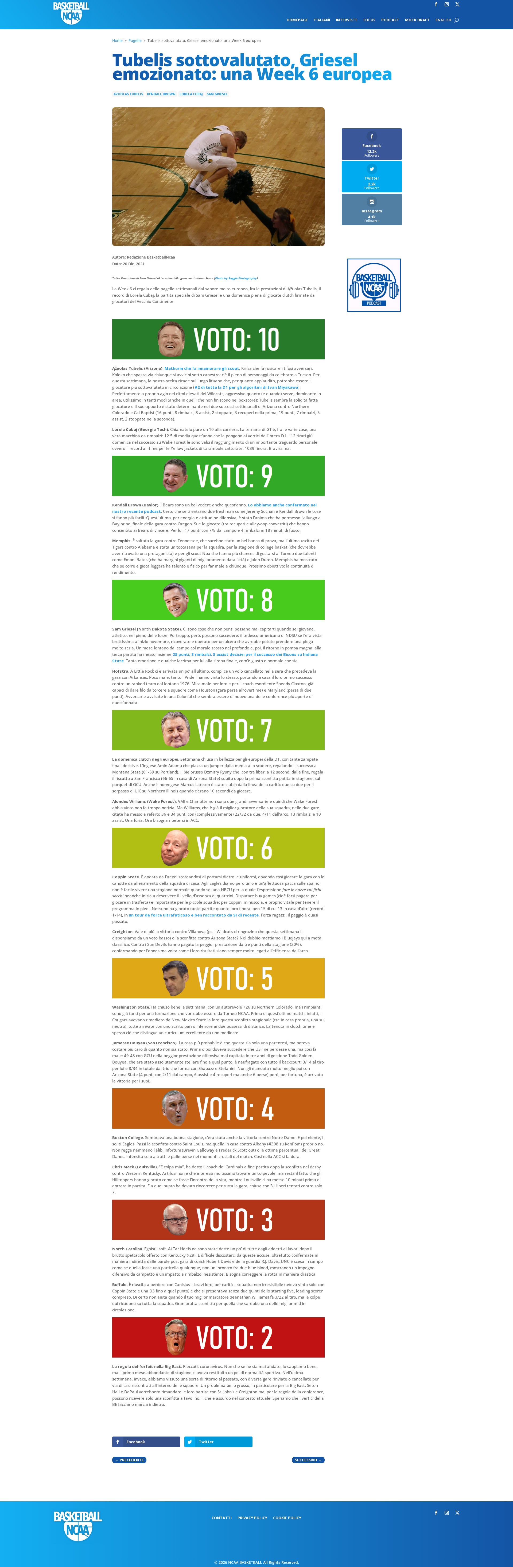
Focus (369, 20)
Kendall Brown (161, 94)
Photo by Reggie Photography (236, 278)
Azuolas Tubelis (128, 94)
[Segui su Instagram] (446, 4)
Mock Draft (417, 20)
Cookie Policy (287, 1518)
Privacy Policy (252, 1518)
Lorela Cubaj (191, 94)
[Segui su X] (457, 4)
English (443, 20)
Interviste (346, 20)
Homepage (297, 20)
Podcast (390, 20)
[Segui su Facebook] (436, 4)
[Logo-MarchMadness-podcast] (374, 310)
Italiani (322, 20)
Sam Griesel (217, 94)
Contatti (222, 1518)
